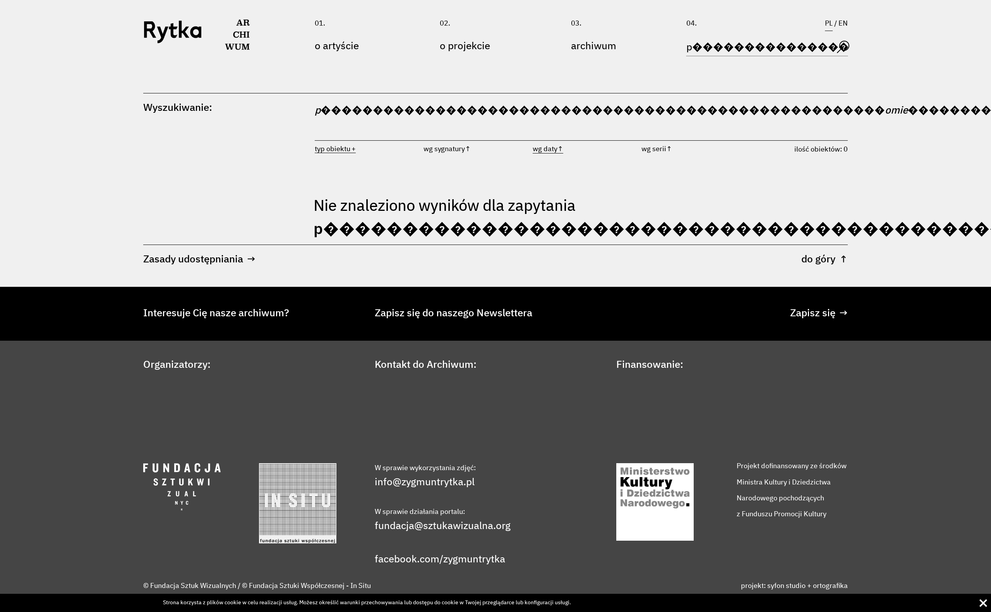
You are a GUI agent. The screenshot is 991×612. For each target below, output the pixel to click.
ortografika (830, 586)
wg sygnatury (447, 149)
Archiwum (593, 46)
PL (829, 23)
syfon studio (786, 586)
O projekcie (465, 46)
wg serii (656, 149)
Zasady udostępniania (199, 260)
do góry (824, 260)
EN (843, 23)
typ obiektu (332, 149)
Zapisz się (819, 314)
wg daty (548, 149)
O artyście (337, 46)
